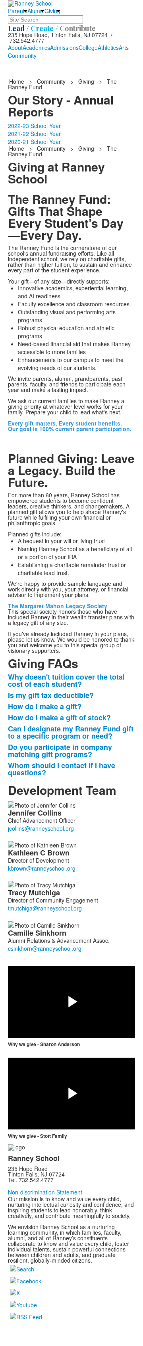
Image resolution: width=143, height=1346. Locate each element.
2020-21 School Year (34, 142)
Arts (124, 47)
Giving (52, 11)
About (15, 47)
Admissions (64, 47)
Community (22, 55)
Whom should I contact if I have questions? (61, 769)
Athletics (108, 47)
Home (17, 81)
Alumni (35, 11)
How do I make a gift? (44, 706)
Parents (17, 11)
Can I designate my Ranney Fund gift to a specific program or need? (70, 732)
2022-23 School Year (34, 126)
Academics (36, 47)
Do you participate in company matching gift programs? (60, 750)
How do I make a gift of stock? (59, 717)
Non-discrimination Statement (45, 1192)
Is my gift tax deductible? (51, 695)
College (88, 47)
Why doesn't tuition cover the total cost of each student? (66, 680)
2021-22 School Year (34, 134)
